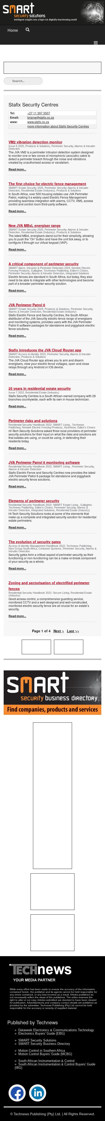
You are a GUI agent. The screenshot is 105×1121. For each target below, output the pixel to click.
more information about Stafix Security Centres (58, 126)
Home (13, 30)
